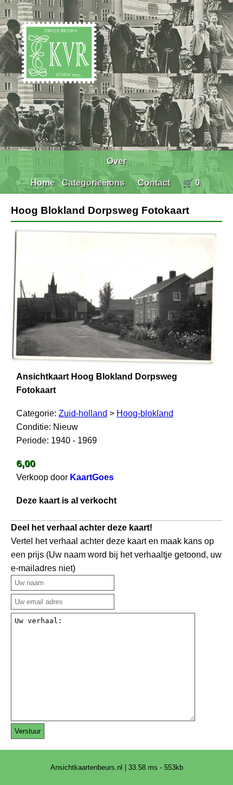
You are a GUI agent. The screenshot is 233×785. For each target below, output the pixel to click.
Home (42, 182)
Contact (154, 182)
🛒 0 (191, 182)
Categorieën (87, 182)
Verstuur (28, 731)
